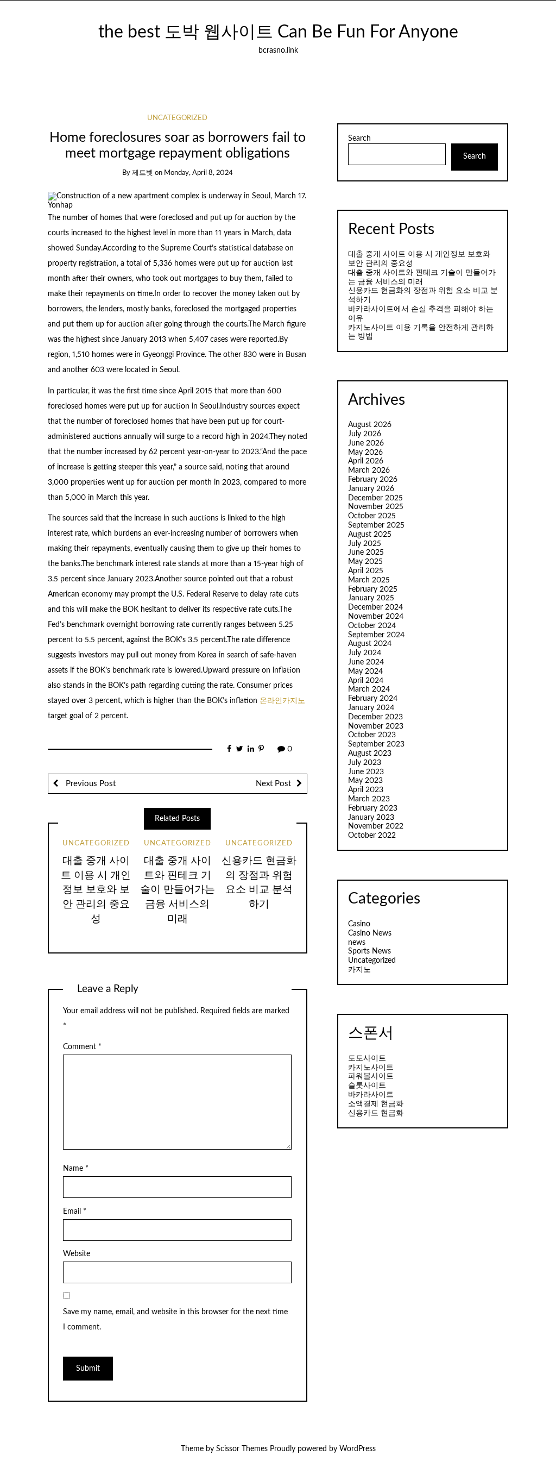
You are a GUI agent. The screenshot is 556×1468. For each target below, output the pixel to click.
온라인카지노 (282, 701)
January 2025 (371, 598)
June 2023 (366, 772)
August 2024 (369, 644)
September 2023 (376, 744)
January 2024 (371, 708)
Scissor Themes (242, 1449)
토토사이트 (367, 1058)
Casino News (369, 933)
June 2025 (366, 552)
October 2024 (372, 626)
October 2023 (372, 735)
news (356, 942)
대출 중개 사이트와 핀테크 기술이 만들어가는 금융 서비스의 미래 (177, 890)
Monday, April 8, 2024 (198, 173)
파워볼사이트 (371, 1076)
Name (76, 1168)
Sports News (369, 951)
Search (359, 138)
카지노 (359, 970)
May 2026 (365, 452)
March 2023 (369, 799)
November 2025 (375, 507)
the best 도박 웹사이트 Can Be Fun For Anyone (278, 32)
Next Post (273, 784)
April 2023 (365, 790)
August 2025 (369, 534)
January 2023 (371, 817)
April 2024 (365, 681)
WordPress (357, 1449)
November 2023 (375, 726)
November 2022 (375, 826)
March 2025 (369, 580)
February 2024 (372, 698)
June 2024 (366, 662)
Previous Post (90, 784)
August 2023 (369, 753)
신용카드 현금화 (375, 1113)
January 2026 (371, 489)
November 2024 (375, 616)
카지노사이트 (371, 1067)
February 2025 (372, 589)
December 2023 (375, 717)
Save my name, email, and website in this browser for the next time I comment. (175, 1319)
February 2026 (372, 480)
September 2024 (376, 635)
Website (76, 1254)
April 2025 (365, 571)
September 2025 (376, 525)
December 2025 (375, 498)
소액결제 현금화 (375, 1104)
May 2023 (365, 781)
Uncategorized (177, 118)
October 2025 (372, 516)
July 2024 (364, 653)
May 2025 (365, 562)
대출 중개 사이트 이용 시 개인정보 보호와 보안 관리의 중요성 (96, 890)
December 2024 (375, 607)
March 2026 (369, 470)
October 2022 (372, 835)
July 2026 (364, 434)
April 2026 (365, 461)
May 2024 (365, 671)
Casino (359, 924)
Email (74, 1211)
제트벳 (142, 173)
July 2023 (364, 763)
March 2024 (369, 689)
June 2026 (366, 443)
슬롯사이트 (367, 1085)
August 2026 (369, 425)
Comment (82, 1047)
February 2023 (372, 808)
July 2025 (364, 544)
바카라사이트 (371, 1095)
